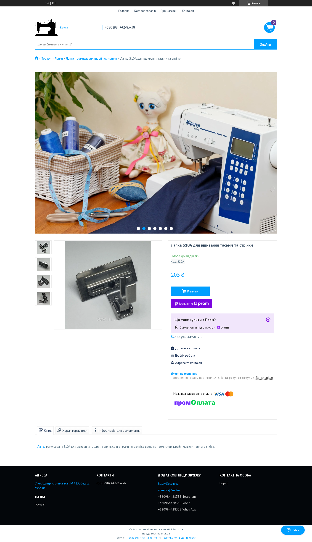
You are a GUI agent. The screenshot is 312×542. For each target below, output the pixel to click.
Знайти (265, 44)
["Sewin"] (46, 27)
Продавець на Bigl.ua (156, 533)
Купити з (186, 303)
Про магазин (169, 11)
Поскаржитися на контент (143, 537)
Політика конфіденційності (179, 537)
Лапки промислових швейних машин (91, 58)
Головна (124, 11)
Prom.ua (177, 529)
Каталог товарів (145, 11)
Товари (46, 58)
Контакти (188, 11)
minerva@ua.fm (169, 490)
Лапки (59, 58)
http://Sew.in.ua (168, 483)
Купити (192, 291)
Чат (296, 530)
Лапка (41, 447)
